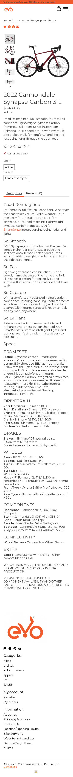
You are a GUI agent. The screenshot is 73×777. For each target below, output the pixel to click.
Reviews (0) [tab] (34, 193)
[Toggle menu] (65, 8)
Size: (7, 160)
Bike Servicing (13, 733)
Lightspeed (10, 766)
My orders (11, 702)
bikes (7, 661)
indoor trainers (14, 670)
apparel (9, 675)
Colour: (8, 171)
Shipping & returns (17, 719)
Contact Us (11, 724)
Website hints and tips (19, 738)
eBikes (8, 748)
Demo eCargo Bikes (17, 743)
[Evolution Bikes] (9, 8)
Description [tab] (14, 193)
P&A (6, 680)
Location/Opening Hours (21, 729)
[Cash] (36, 772)
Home (7, 20)
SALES (8, 684)
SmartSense (12, 229)
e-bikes (9, 665)
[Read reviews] (15, 146)
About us (10, 714)
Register (9, 697)
